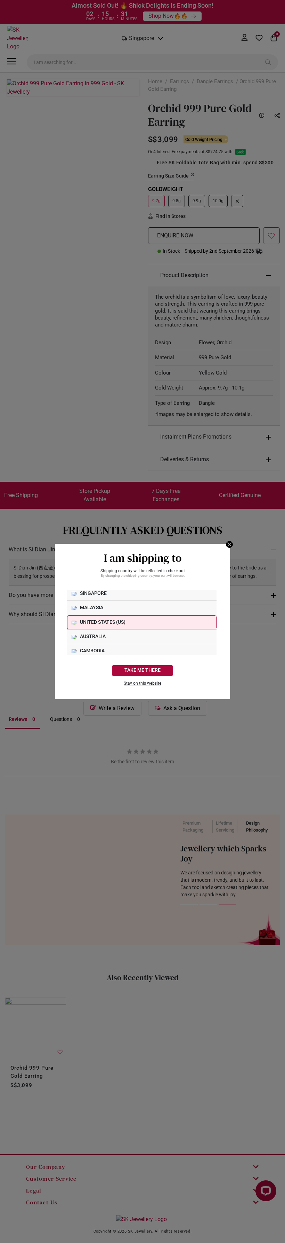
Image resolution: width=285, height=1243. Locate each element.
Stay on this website (142, 683)
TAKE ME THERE (142, 670)
